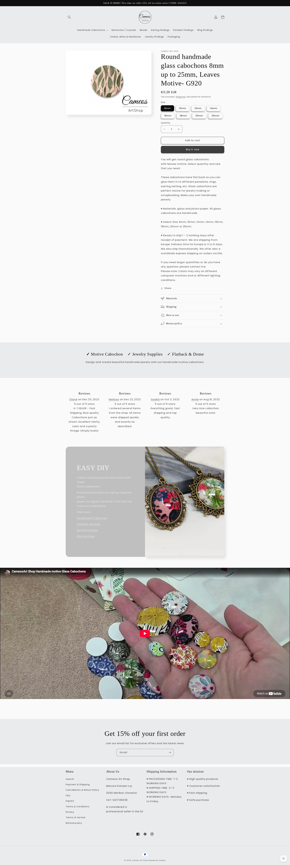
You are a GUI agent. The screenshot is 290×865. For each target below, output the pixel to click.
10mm (182, 108)
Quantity (165, 122)
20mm (199, 115)
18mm (183, 115)
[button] (69, 17)
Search (70, 779)
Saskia (155, 399)
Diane (73, 399)
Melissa (114, 399)
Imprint (70, 800)
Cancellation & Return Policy (82, 789)
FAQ (68, 795)
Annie (195, 399)
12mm (198, 108)
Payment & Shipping (78, 784)
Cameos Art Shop (140, 860)
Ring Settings (86, 536)
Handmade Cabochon (92, 518)
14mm (213, 108)
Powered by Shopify (157, 860)
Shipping (180, 96)
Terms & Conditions (77, 806)
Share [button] (167, 288)
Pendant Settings (88, 524)
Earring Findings (87, 530)
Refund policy (74, 823)
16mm (167, 115)
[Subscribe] (169, 752)
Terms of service (75, 817)
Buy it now (192, 149)
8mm (167, 108)
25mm (215, 115)
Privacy (70, 811)
